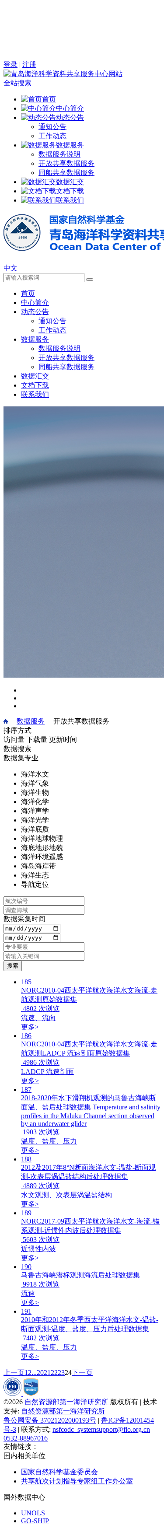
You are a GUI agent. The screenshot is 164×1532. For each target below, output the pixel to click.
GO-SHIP (35, 1521)
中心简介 (35, 302)
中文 (10, 268)
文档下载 (35, 385)
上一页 (13, 1372)
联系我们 (35, 394)
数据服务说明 (59, 154)
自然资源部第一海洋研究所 (66, 1402)
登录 (10, 64)
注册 (29, 64)
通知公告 (52, 126)
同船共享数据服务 (66, 172)
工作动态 (52, 136)
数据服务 (35, 339)
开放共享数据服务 (66, 163)
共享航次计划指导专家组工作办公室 (77, 1481)
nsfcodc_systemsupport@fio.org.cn (101, 1429)
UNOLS (33, 1513)
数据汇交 (35, 376)
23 (61, 1372)
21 (47, 1372)
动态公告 (35, 311)
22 (54, 1372)
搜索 (12, 965)
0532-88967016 (25, 1438)
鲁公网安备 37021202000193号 (49, 1420)
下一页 (82, 1372)
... (34, 1372)
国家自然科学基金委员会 (59, 1472)
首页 (28, 293)
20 (40, 1372)
